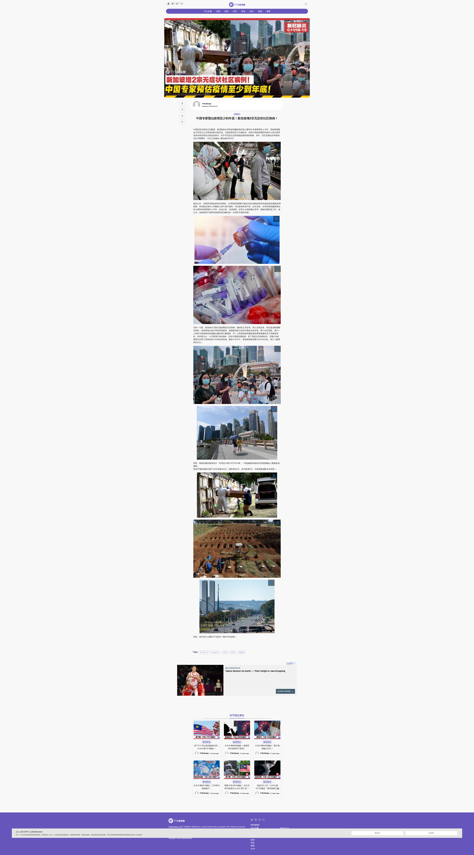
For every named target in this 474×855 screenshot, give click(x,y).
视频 (260, 11)
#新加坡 (241, 652)
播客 (268, 11)
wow (253, 848)
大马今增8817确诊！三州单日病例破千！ (207, 787)
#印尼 (225, 652)
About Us (284, 828)
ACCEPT (431, 833)
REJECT (377, 833)
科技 (235, 11)
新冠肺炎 (237, 114)
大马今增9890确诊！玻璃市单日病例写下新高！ (237, 747)
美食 (243, 11)
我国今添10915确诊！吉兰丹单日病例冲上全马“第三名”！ (237, 787)
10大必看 (208, 11)
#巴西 (233, 652)
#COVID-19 (204, 652)
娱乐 (252, 11)
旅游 (226, 11)
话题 (218, 11)
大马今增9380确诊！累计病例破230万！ (267, 747)
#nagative (215, 652)
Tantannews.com (175, 827)
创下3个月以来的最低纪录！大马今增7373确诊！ (206, 747)
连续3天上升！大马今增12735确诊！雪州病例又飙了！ (267, 787)
